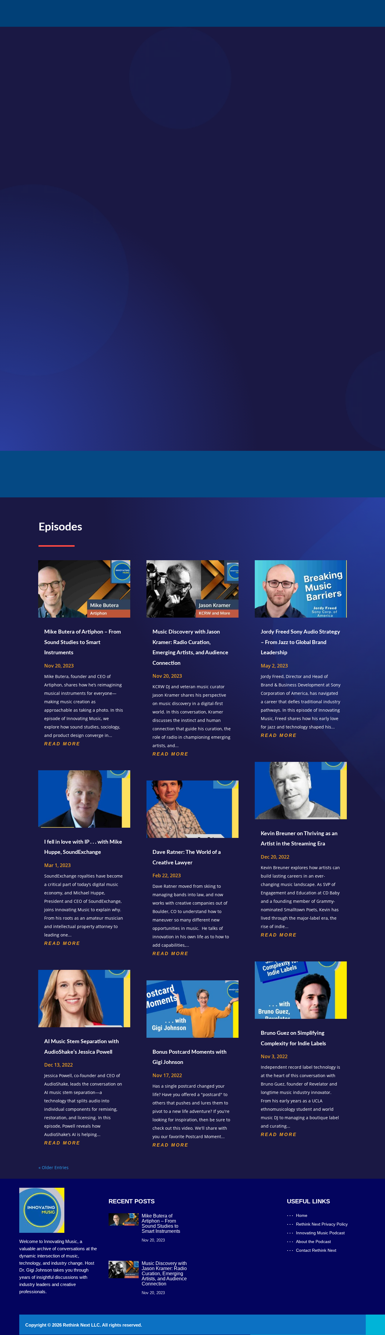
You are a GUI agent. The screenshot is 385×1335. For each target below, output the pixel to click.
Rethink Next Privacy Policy (322, 1224)
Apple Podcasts (255, 84)
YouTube (248, 106)
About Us (183, 13)
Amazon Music (254, 117)
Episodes (157, 13)
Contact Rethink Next (222, 13)
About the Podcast (313, 1241)
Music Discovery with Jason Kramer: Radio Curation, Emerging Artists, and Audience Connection (164, 1273)
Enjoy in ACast (270, 136)
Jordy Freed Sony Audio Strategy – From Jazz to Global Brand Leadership (300, 642)
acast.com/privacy (91, 183)
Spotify (246, 95)
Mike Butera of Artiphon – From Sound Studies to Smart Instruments (82, 642)
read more (62, 743)
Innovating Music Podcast (320, 1233)
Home (135, 13)
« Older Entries (53, 1167)
